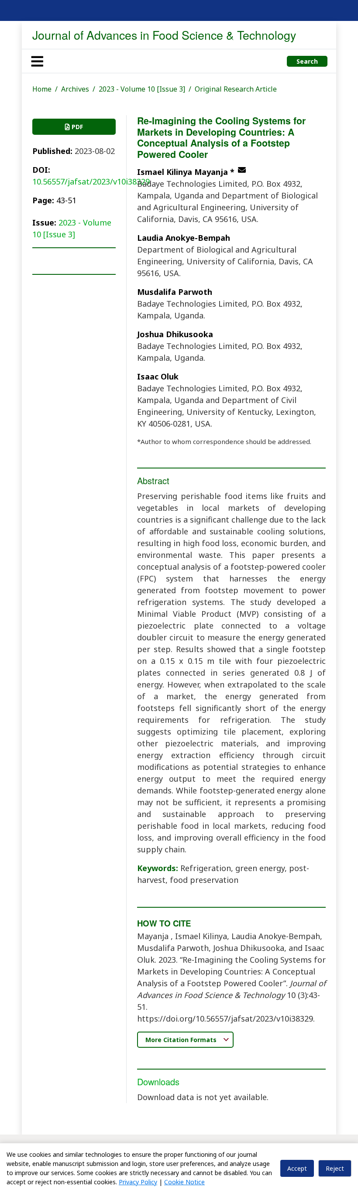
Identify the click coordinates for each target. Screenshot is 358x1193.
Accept (297, 1168)
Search (307, 61)
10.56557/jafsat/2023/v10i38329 (91, 181)
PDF (76, 127)
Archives (75, 89)
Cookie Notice (184, 1182)
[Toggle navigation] (37, 61)
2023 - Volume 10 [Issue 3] (142, 89)
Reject (335, 1168)
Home (42, 89)
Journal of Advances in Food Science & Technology (164, 34)
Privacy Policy (138, 1182)
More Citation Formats (181, 1040)
